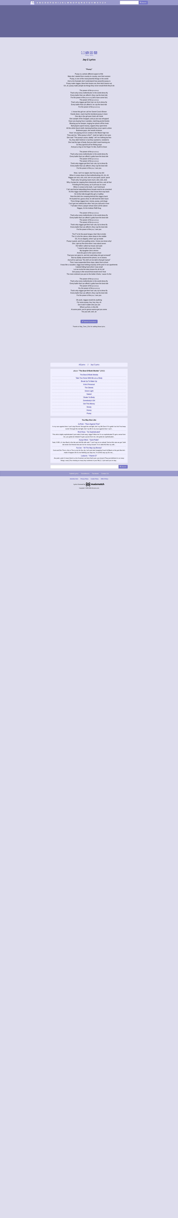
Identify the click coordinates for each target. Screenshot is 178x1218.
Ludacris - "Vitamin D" (89, 456)
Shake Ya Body (89, 397)
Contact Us (105, 473)
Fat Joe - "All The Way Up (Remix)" (89, 448)
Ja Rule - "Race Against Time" (89, 424)
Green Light (89, 391)
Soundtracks (85, 473)
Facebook (95, 473)
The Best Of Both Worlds (89, 375)
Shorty (89, 407)
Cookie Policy (94, 479)
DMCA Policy (104, 479)
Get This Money (89, 404)
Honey (89, 410)
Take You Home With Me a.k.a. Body (89, 378)
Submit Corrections (89, 321)
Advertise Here (74, 479)
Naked (89, 394)
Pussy (89, 413)
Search (143, 2)
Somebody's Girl (89, 400)
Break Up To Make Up (89, 381)
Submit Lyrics (73, 473)
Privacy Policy (84, 479)
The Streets (89, 388)
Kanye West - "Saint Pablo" (89, 440)
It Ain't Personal (89, 384)
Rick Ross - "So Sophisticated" (89, 432)
